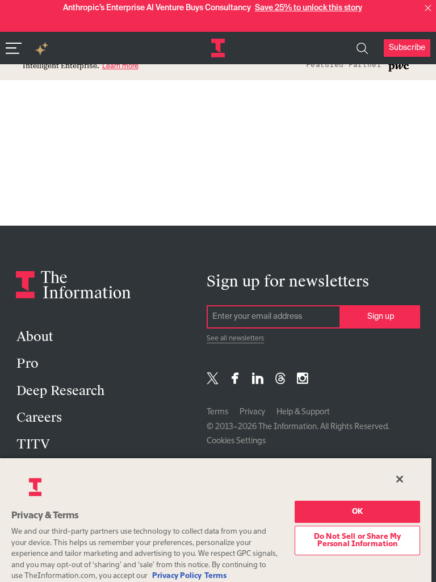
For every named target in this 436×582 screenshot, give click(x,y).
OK (357, 512)
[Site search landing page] (362, 48)
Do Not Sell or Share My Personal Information (357, 540)
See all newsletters (235, 338)
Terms (217, 412)
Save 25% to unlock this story (308, 8)
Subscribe (407, 48)
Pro (27, 363)
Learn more (120, 66)
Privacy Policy (177, 576)
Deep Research (60, 391)
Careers (39, 417)
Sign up (380, 317)
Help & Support (303, 412)
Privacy (252, 412)
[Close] (399, 479)
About (34, 337)
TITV (33, 444)
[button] (428, 8)
